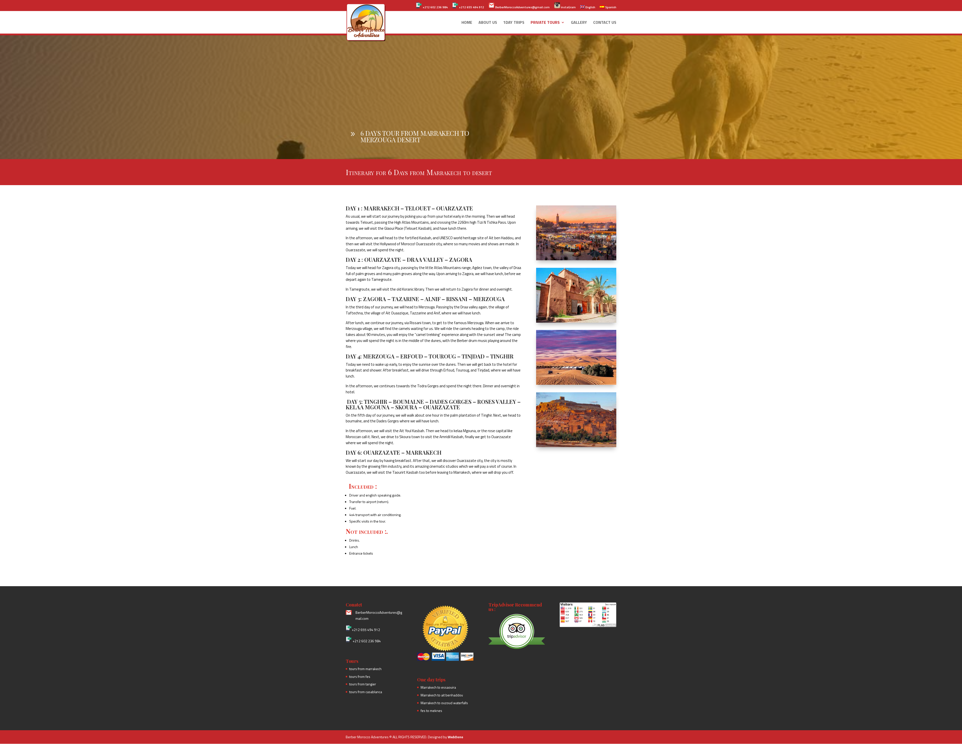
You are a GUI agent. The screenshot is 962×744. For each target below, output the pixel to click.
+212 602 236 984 (435, 7)
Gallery (579, 23)
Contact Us (604, 23)
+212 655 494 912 (471, 7)
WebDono (455, 736)
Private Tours (545, 23)
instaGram (568, 7)
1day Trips (513, 23)
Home (466, 23)
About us (487, 23)
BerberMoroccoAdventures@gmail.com (522, 7)
